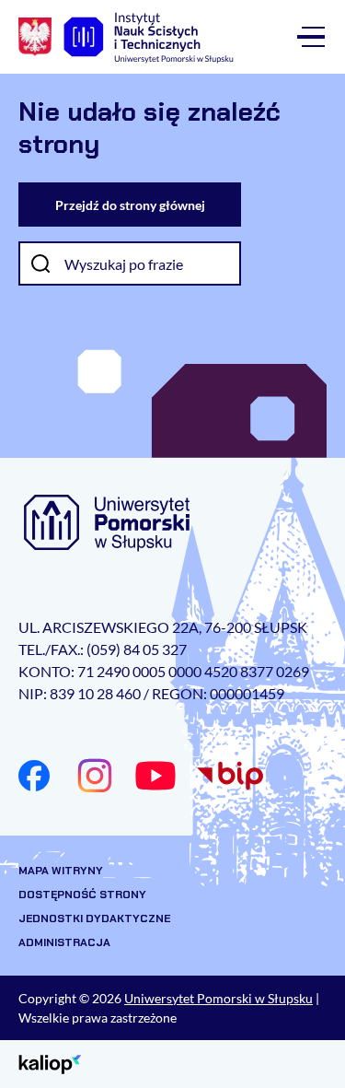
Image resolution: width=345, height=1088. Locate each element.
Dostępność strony (82, 894)
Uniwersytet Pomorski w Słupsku (218, 998)
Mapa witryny (60, 870)
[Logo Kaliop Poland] (50, 1062)
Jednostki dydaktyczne (94, 918)
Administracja (64, 942)
